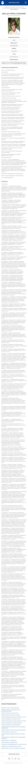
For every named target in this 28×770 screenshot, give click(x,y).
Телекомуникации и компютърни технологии (12, 8)
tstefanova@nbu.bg (14, 56)
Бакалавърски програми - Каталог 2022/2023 (14, 7)
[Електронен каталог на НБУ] (2, 2)
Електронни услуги (14, 754)
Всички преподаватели (14, 15)
